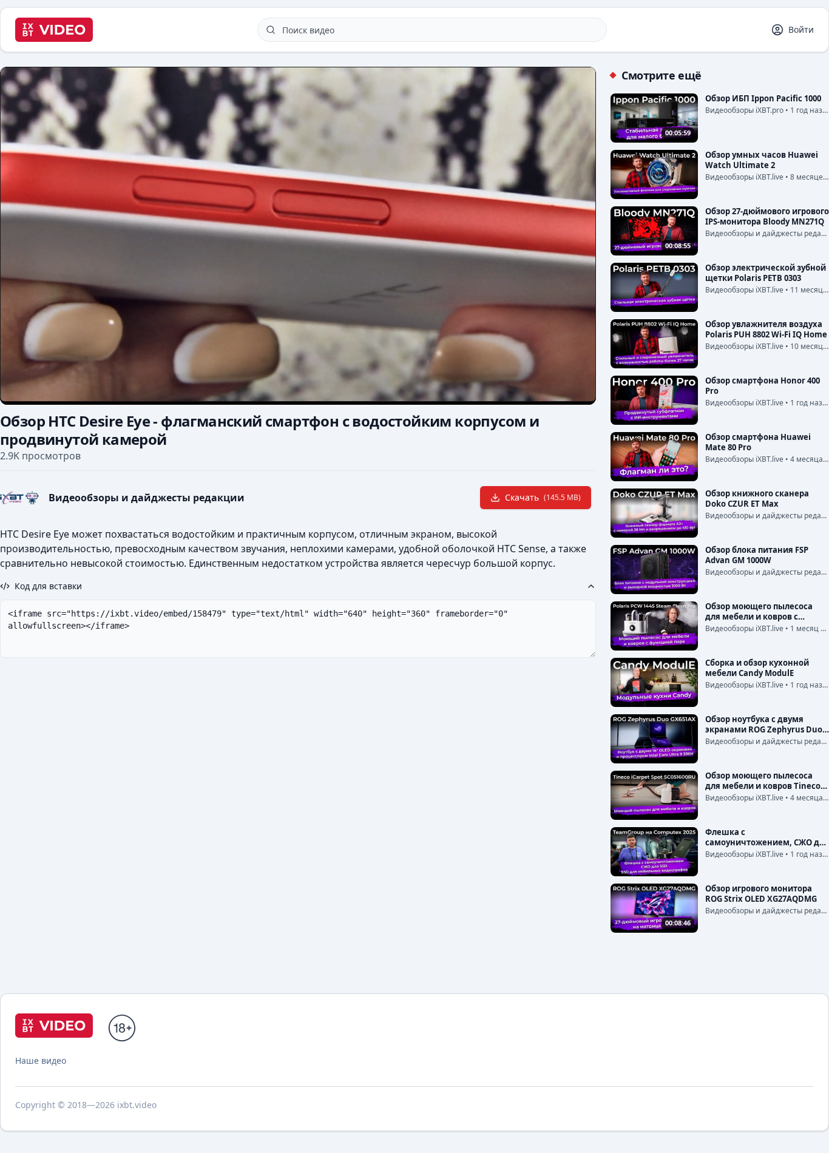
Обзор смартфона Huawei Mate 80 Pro (758, 442)
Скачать (543, 497)
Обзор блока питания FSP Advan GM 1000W (756, 555)
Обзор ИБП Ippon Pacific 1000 (763, 98)
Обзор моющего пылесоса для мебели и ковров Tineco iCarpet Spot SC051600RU (763, 786)
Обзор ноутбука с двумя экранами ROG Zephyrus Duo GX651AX (763, 729)
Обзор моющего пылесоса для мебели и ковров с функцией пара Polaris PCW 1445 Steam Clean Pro (761, 622)
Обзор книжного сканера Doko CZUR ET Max (757, 498)
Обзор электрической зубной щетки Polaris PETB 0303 (765, 272)
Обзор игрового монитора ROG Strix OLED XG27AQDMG (761, 893)
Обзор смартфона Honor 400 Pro (762, 385)
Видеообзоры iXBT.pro (744, 110)
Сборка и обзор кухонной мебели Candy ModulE (757, 667)
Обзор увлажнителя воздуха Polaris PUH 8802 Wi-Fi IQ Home (766, 329)
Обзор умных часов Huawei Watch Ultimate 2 (761, 160)
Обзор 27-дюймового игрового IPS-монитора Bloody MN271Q (767, 216)
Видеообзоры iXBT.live (744, 177)
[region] (298, 234)
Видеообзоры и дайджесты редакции (147, 497)
